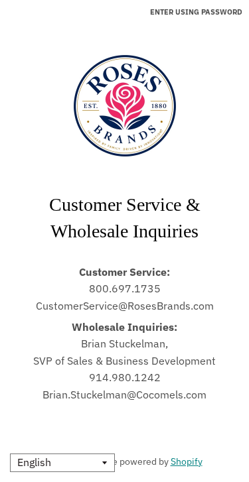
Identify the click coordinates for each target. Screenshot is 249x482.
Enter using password (196, 12)
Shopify (187, 461)
